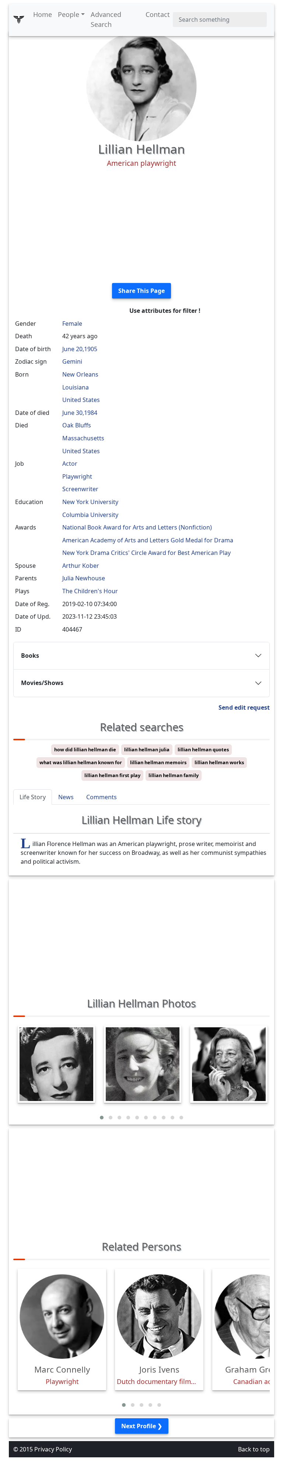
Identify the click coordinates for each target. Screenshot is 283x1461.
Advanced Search (106, 19)
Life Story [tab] (33, 797)
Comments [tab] (101, 797)
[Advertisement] (141, 225)
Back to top (254, 1449)
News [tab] (66, 797)
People (68, 14)
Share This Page (141, 291)
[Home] (18, 19)
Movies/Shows (42, 683)
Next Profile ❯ (141, 1426)
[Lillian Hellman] (141, 85)
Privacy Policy (53, 1449)
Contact (158, 14)
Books (30, 655)
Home (42, 14)
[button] (101, 1117)
